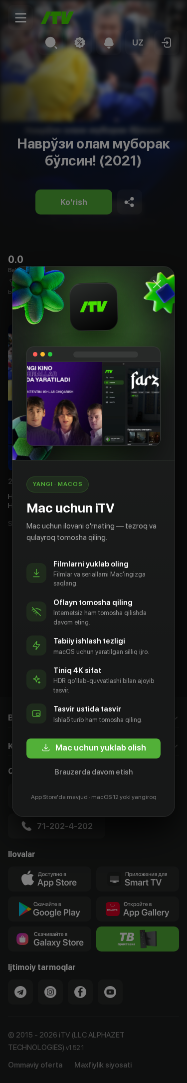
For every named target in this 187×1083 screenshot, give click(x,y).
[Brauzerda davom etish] (157, 284)
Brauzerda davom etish (93, 772)
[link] (93, 748)
